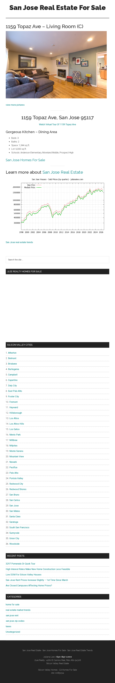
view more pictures (15, 105)
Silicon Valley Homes (48, 670)
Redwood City (16, 483)
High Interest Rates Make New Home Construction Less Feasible (38, 569)
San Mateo (14, 511)
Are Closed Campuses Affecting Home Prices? (29, 585)
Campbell (12, 374)
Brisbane (12, 363)
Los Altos (14, 418)
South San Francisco (19, 527)
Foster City (13, 396)
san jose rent (12, 615)
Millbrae (13, 440)
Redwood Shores (17, 489)
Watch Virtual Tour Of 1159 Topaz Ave (57, 124)
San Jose (14, 505)
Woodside (14, 544)
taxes (8, 626)
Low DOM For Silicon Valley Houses (23, 574)
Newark (13, 462)
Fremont (13, 402)
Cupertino (13, 380)
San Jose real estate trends (19, 242)
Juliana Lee (49, 657)
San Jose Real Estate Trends (80, 650)
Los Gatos (14, 429)
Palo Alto (13, 473)
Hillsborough (15, 413)
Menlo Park (15, 434)
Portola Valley (16, 478)
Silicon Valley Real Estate (57, 663)
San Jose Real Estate (62, 172)
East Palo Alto (15, 391)
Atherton (12, 353)
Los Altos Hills (16, 423)
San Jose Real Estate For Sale (57, 7)
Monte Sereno (16, 451)
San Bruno (14, 494)
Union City (14, 538)
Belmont (12, 358)
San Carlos (14, 500)
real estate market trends (18, 610)
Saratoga (13, 522)
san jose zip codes (15, 621)
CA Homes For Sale (68, 670)
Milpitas (13, 445)
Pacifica (13, 467)
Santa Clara (14, 516)
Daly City (12, 385)
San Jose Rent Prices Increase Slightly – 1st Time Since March (37, 580)
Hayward (13, 407)
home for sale (12, 604)
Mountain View (16, 456)
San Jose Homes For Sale (25, 160)
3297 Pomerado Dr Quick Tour (20, 563)
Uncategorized (13, 632)
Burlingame (13, 369)
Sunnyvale (14, 533)
